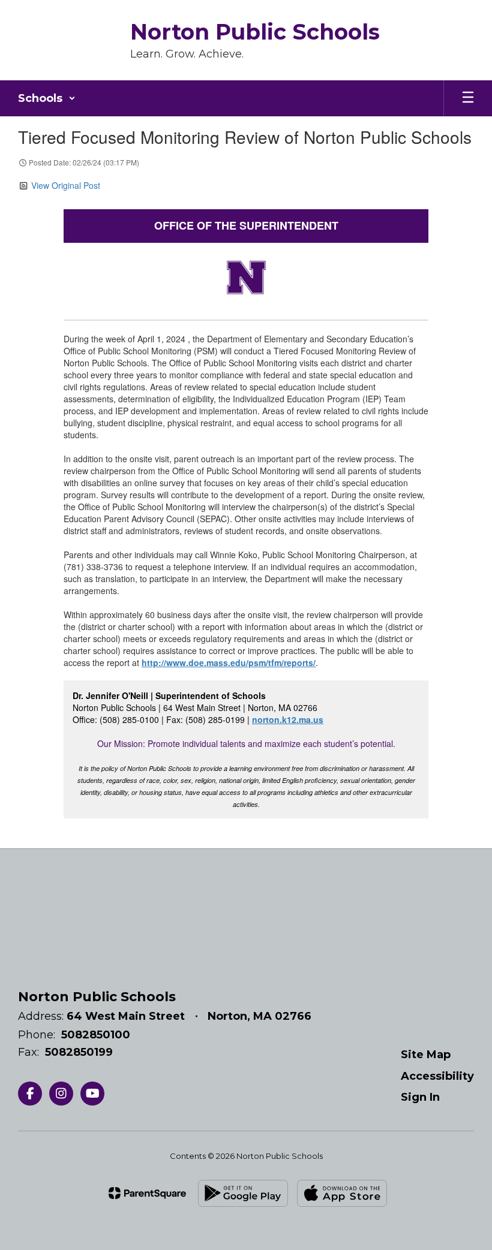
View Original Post (65, 185)
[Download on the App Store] (342, 1193)
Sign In (420, 1097)
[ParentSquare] (147, 1193)
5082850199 (79, 1052)
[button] (47, 98)
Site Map (426, 1054)
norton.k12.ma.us (287, 719)
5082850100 (95, 1034)
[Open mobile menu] (468, 98)
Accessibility (437, 1076)
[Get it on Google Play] (243, 1193)
